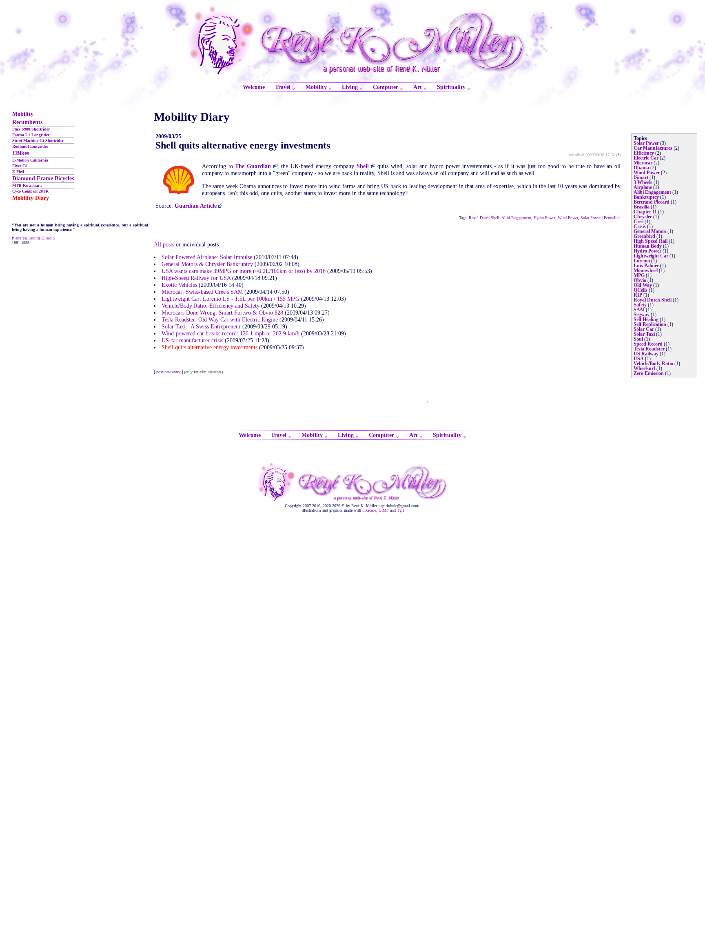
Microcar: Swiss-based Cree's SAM (202, 291)
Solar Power (591, 217)
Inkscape (369, 510)
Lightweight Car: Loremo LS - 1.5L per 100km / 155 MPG (230, 298)
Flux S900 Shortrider (31, 129)
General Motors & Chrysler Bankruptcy (207, 264)
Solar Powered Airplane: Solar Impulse (207, 257)
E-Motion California (30, 160)
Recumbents (27, 122)
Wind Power (568, 217)
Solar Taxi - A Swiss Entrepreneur (201, 326)
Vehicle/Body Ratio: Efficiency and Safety (210, 305)
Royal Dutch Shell (484, 217)
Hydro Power (544, 217)
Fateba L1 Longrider (30, 135)
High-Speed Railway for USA (196, 278)
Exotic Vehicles (179, 285)
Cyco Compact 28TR (30, 191)
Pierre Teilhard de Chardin (33, 238)
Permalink (612, 217)
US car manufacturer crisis (192, 340)
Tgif (400, 510)
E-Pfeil (18, 171)
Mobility (22, 114)
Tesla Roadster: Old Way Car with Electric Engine (220, 319)
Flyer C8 (19, 166)
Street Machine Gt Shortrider (38, 140)
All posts (164, 244)
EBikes (20, 153)
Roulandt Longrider (30, 146)
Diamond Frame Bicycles (43, 178)
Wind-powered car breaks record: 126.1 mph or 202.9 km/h (230, 333)
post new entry (168, 372)
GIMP (384, 510)
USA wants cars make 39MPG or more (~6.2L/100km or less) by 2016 (244, 271)
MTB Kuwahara (27, 185)
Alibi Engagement (516, 217)
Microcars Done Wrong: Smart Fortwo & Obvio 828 (222, 312)
